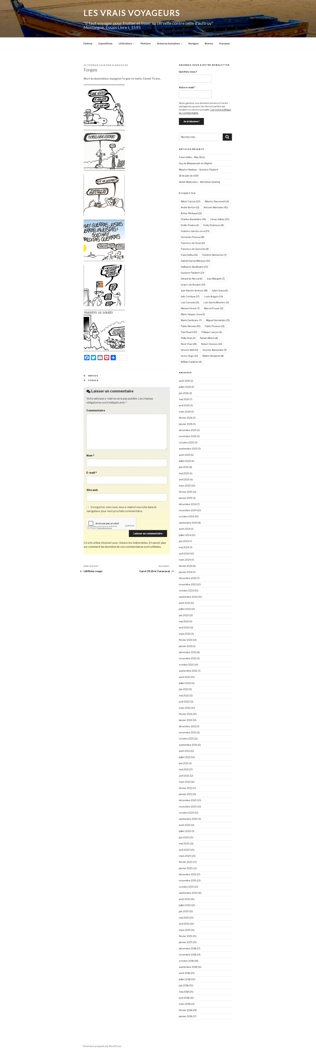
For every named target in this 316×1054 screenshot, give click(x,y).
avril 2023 (184, 627)
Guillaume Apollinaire (194, 266)
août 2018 (184, 973)
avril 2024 (184, 553)
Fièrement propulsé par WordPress (102, 1046)
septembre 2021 (188, 744)
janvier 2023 (185, 646)
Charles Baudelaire (193, 219)
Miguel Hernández (218, 320)
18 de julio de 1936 (188, 175)
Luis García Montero (216, 302)
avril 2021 (184, 775)
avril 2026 (184, 405)
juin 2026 (184, 393)
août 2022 (184, 677)
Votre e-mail (187, 87)
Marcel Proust (213, 308)
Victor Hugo (189, 355)
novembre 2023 (187, 584)
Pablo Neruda (190, 326)
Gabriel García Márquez (195, 260)
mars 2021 (184, 781)
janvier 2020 (186, 868)
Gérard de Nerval (191, 278)
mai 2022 (184, 695)
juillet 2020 (185, 831)
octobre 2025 (186, 442)
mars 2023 (185, 633)
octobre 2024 (186, 516)
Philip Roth (188, 338)
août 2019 (184, 899)
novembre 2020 (188, 806)
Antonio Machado (216, 207)
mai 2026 (184, 399)
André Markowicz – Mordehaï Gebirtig (199, 182)
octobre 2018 (186, 960)
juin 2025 (184, 467)
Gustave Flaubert (192, 272)
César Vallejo (219, 219)
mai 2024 (184, 547)
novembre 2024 (188, 510)
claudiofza (120, 65)
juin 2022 (184, 689)
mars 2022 (185, 707)
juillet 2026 (185, 386)
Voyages (193, 43)
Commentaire (95, 410)
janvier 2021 (185, 794)
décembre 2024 (188, 504)
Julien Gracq (220, 290)
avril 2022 (184, 701)
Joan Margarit (216, 278)
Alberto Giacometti (217, 201)
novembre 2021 (187, 732)
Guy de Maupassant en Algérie (195, 163)
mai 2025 (184, 473)
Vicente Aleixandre (214, 350)
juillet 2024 (185, 535)
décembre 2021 (187, 726)
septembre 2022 (188, 670)
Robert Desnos (211, 344)
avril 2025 (184, 479)
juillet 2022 (185, 683)
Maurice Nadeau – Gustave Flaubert (198, 169)
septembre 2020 (188, 819)
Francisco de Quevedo (195, 249)
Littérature (125, 43)
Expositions (105, 43)
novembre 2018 (187, 954)
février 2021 (185, 788)
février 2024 (185, 566)
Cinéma (87, 43)
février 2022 (185, 714)
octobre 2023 (186, 590)
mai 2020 (184, 843)
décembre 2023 (187, 578)
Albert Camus (190, 201)
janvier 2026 (185, 424)
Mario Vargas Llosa (193, 314)
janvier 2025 (185, 498)
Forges (93, 380)
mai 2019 (184, 917)
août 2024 (184, 528)
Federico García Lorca (195, 231)
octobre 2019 (186, 886)
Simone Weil (189, 350)
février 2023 (185, 639)
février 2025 (185, 491)
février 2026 (185, 417)
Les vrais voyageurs (132, 12)
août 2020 (184, 825)
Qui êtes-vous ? (188, 71)
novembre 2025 (188, 436)
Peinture (146, 43)
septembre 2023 (188, 596)
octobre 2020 (186, 812)
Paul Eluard (189, 332)
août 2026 (184, 380)
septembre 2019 (188, 892)
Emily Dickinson (213, 225)
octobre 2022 (186, 664)
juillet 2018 (185, 979)
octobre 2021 (186, 738)
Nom (90, 455)
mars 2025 (185, 485)
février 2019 (185, 936)
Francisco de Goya (193, 243)
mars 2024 (185, 559)
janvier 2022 (185, 720)
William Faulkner (191, 361)
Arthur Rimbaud (191, 213)
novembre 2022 (187, 658)
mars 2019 (184, 930)
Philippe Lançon (211, 332)
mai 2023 (184, 621)
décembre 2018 (187, 948)
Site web (92, 490)
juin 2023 (184, 615)
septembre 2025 (188, 448)
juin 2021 (183, 763)
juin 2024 (184, 541)
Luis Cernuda (190, 302)
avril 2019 (184, 923)
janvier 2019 (185, 942)
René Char (189, 344)
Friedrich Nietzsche (214, 254)
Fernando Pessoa (192, 237)
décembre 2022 (187, 652)
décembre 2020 (188, 800)
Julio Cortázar (190, 296)
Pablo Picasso (214, 326)
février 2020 (186, 862)
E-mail (91, 472)
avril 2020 (184, 849)
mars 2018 (184, 1004)
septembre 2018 (188, 967)
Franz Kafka (189, 254)
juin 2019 (183, 911)
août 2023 (184, 603)
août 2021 (184, 751)
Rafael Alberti (209, 338)
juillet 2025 (185, 461)
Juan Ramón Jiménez (194, 290)
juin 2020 (184, 837)
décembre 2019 (187, 874)
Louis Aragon (213, 296)
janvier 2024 (185, 572)
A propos (224, 43)
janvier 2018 (185, 1016)
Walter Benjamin (213, 355)
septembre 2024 (188, 522)
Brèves (209, 43)
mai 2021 (184, 769)
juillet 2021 (184, 757)
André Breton (190, 207)
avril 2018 (184, 997)
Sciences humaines (168, 43)
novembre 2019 (187, 880)
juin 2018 (183, 985)
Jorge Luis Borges (193, 284)
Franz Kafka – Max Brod (192, 157)
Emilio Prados (190, 225)
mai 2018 (184, 991)
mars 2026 (185, 411)
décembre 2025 (188, 430)
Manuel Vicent (190, 308)
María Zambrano (191, 320)
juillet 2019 (185, 905)
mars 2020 (185, 855)
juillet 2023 (185, 609)
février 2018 (185, 1010)
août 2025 (184, 454)
